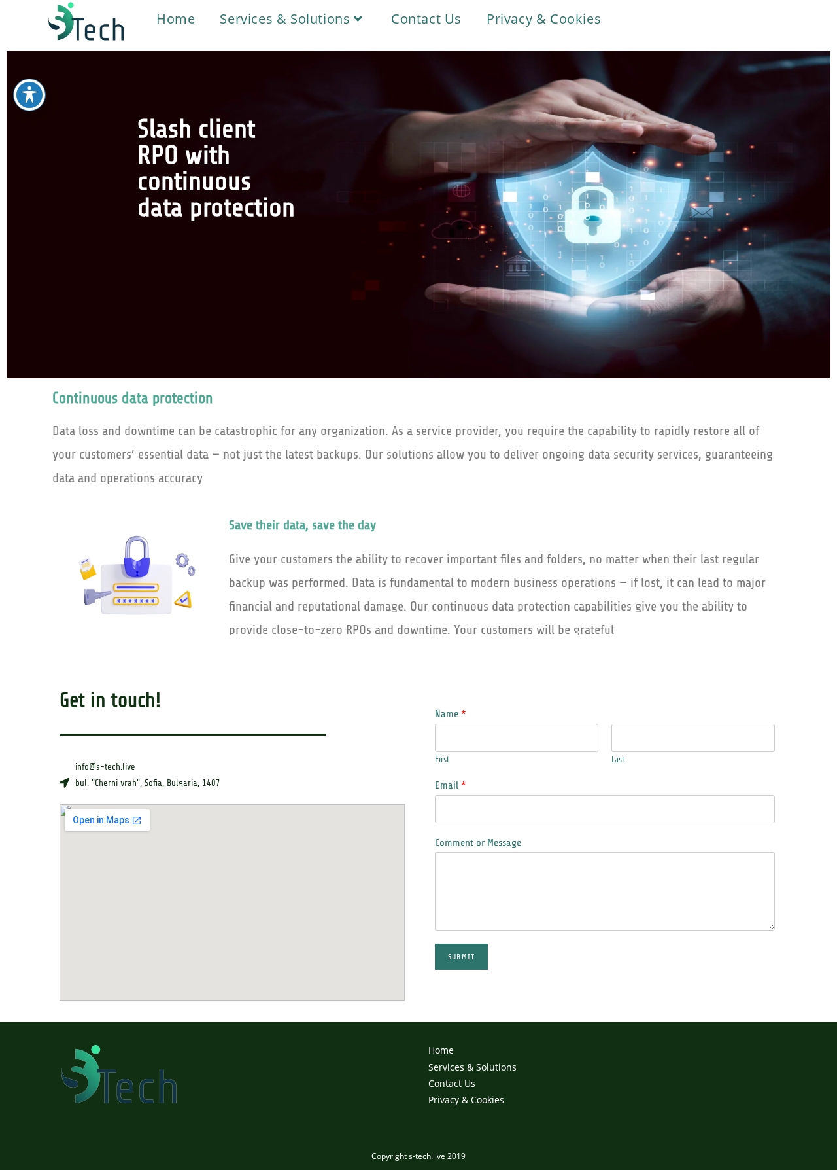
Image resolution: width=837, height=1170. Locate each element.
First (442, 759)
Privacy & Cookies (466, 1099)
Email (450, 785)
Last (617, 759)
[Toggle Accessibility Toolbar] (29, 95)
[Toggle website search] (631, 18)
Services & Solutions (472, 1067)
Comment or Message (478, 843)
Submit (461, 956)
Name (450, 714)
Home (441, 1050)
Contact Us (451, 1083)
